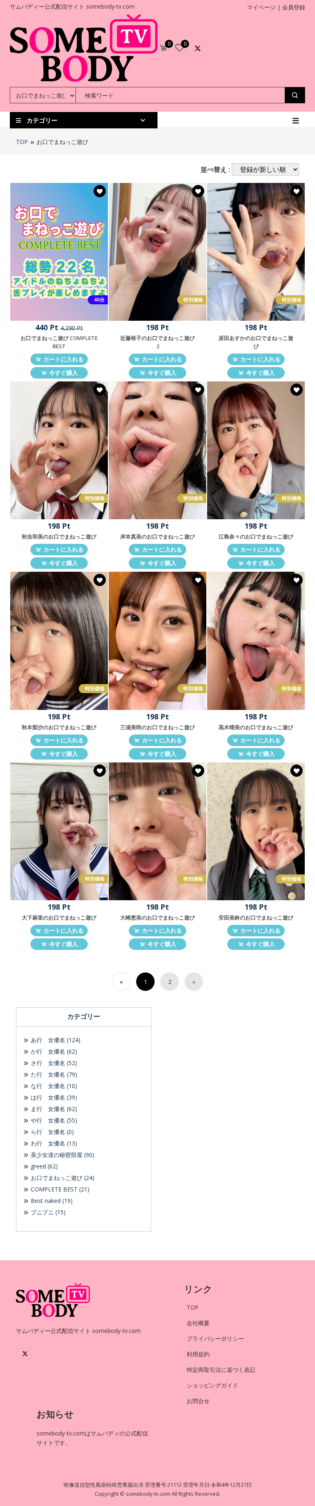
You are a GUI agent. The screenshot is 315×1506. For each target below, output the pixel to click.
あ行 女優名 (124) (54, 1040)
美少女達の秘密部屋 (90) (61, 1155)
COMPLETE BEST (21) (59, 1189)
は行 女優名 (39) (53, 1097)
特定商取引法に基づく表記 (221, 1370)
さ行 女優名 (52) (53, 1063)
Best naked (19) (51, 1201)
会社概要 (198, 1323)
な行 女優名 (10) (53, 1086)
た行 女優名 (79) (53, 1074)
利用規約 (198, 1354)
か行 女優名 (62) (53, 1051)
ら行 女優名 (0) (51, 1132)
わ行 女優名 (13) (53, 1143)
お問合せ (198, 1401)
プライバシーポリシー (215, 1338)
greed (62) (43, 1166)
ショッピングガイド (212, 1385)
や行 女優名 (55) (53, 1120)
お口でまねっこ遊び (62, 142)
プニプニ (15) (47, 1212)
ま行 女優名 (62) (53, 1109)
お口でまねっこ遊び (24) (61, 1178)
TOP (22, 142)
